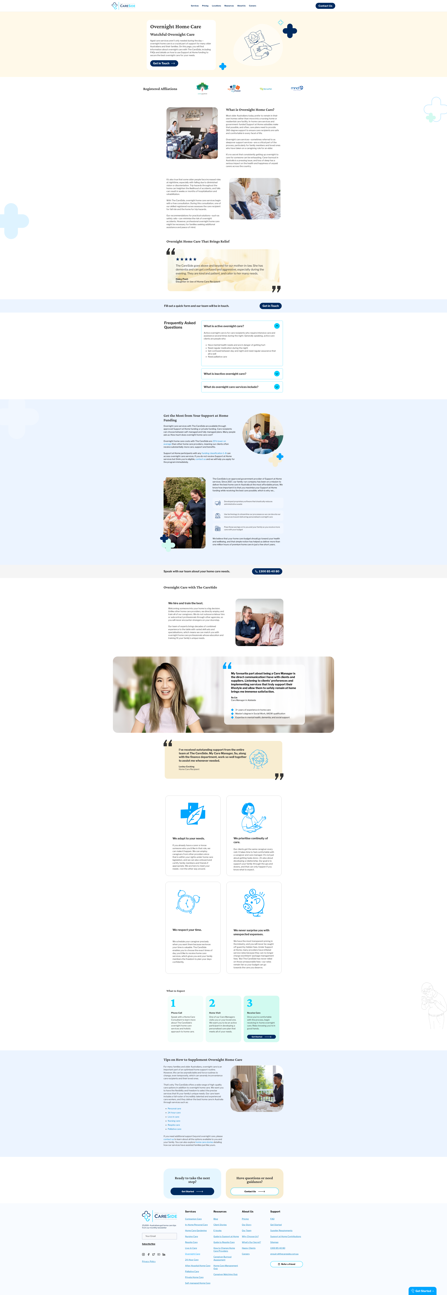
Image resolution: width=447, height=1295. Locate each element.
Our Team (246, 1230)
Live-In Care (191, 1248)
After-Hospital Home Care (197, 1265)
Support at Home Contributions (285, 1236)
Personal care (174, 1108)
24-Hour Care (191, 1259)
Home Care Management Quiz (225, 1267)
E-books (217, 1230)
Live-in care (173, 1117)
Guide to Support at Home (226, 1236)
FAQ (272, 1219)
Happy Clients (249, 1248)
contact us (200, 459)
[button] (325, 6)
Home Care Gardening (196, 1230)
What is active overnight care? (224, 326)
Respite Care (191, 1242)
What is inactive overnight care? (225, 373)
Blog (215, 1219)
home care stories (204, 1142)
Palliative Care (192, 1271)
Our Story (246, 1224)
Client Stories (220, 1224)
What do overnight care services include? (231, 387)
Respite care (174, 1125)
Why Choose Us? (250, 1236)
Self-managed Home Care (197, 1283)
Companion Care (193, 1219)
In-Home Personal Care (196, 1224)
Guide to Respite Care (224, 1242)
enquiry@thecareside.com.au (284, 1254)
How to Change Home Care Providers (224, 1249)
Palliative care (174, 1129)
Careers (246, 1254)
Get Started (276, 1224)
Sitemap (274, 1242)
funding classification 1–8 (214, 453)
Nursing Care (191, 1236)
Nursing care (174, 1121)
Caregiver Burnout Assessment (222, 1258)
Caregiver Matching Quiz (225, 1274)
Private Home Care (194, 1277)
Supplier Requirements (281, 1230)
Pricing (245, 1219)
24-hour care (174, 1112)
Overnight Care (192, 1254)
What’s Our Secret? (251, 1242)
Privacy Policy (149, 1261)
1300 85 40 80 (277, 1248)
